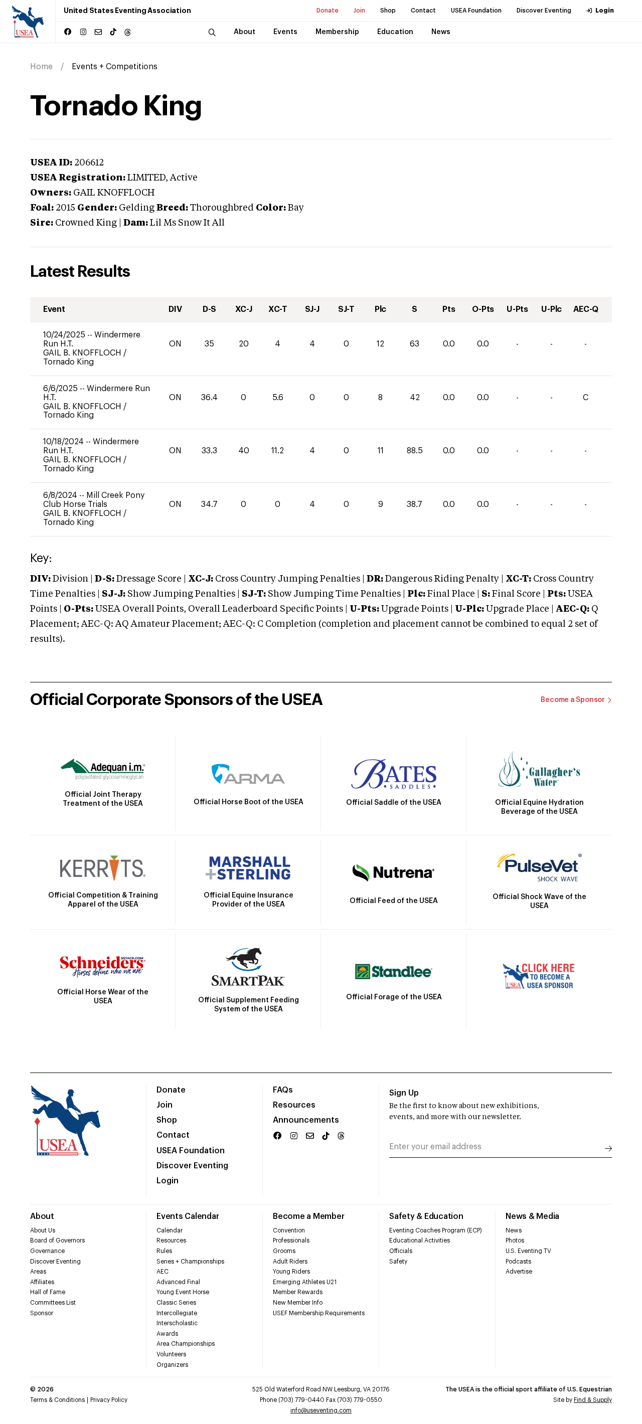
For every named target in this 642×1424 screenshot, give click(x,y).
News (514, 1230)
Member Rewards (298, 1292)
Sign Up (404, 1093)
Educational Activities (419, 1240)
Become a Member (308, 1216)
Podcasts (518, 1262)
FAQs (283, 1090)
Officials (400, 1251)
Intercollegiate (176, 1313)
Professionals (291, 1240)
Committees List (53, 1303)
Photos (515, 1240)
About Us (42, 1230)
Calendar (169, 1230)
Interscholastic (177, 1323)
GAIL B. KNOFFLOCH (83, 353)
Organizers (172, 1365)
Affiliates (42, 1282)
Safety (398, 1262)
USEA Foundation (476, 11)
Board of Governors (57, 1240)
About (42, 1216)
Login (604, 11)
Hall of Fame (47, 1292)
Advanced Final (178, 1282)
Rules (164, 1251)
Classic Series (176, 1303)
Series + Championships (190, 1262)
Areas (38, 1272)
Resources (294, 1105)
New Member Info (298, 1303)
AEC (162, 1272)
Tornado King (68, 362)
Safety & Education (426, 1216)
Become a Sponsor (573, 699)
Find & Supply (593, 1400)
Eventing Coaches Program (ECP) (435, 1230)
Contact (423, 11)
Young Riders (291, 1272)
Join (359, 11)
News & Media (532, 1216)
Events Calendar (187, 1216)
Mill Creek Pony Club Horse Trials (93, 499)
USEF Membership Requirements (319, 1313)
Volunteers (171, 1354)
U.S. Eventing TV (528, 1251)
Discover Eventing (544, 11)
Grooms (284, 1251)
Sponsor (41, 1313)
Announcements (306, 1120)
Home (41, 67)
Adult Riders (290, 1262)
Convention (289, 1230)
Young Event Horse (182, 1292)
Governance (47, 1251)
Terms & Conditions (57, 1400)
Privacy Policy (108, 1400)
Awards (167, 1334)
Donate (327, 11)
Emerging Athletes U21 (305, 1282)
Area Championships (185, 1344)
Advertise (519, 1272)
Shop (388, 11)
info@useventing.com (321, 1410)
